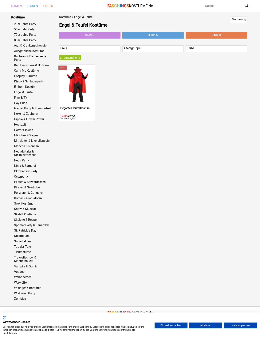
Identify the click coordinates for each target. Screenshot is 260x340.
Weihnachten (23, 277)
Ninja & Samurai (25, 166)
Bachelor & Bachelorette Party (30, 58)
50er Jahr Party (24, 29)
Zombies (20, 298)
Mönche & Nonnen (26, 146)
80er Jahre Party (25, 40)
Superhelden (22, 241)
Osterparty (21, 176)
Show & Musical (25, 209)
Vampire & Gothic (25, 266)
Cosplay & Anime (25, 76)
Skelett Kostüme (25, 214)
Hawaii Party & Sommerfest (32, 108)
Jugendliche (72, 57)
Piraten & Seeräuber (27, 187)
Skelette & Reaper (25, 219)
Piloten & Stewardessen (30, 182)
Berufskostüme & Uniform (31, 65)
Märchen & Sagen (26, 135)
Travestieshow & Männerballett (25, 259)
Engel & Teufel (23, 92)
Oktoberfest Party (25, 171)
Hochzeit (20, 124)
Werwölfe (20, 282)
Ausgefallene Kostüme (29, 51)
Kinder (48, 6)
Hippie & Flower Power (29, 119)
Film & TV (20, 97)
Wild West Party (24, 293)
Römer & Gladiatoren (28, 198)
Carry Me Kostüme (26, 70)
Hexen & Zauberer (26, 113)
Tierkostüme (22, 252)
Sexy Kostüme (23, 203)
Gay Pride (20, 103)
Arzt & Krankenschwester (30, 45)
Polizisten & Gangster (28, 193)
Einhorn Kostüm (25, 87)
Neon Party (21, 160)
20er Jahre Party (25, 24)
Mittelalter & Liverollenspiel (32, 140)
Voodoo (19, 272)
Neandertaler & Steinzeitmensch (25, 153)
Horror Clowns (23, 130)
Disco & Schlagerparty (29, 81)
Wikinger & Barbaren (27, 288)
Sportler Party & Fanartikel (31, 225)
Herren (32, 6)
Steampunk (22, 236)
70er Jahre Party (25, 34)
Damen (16, 6)
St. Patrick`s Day (25, 230)
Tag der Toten (23, 246)
